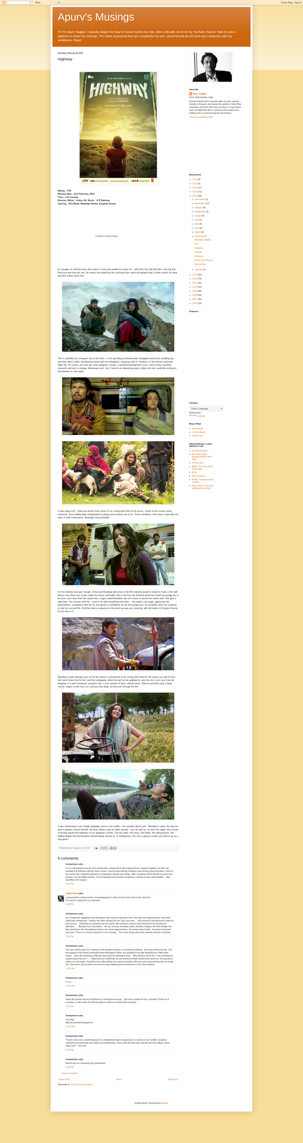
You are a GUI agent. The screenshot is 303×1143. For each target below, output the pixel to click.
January (199, 269)
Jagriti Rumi (72, 893)
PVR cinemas (198, 476)
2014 (195, 196)
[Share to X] (108, 848)
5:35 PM (69, 884)
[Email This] (101, 848)
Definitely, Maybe (202, 240)
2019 (195, 179)
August (198, 216)
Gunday (198, 252)
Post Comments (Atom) (82, 1084)
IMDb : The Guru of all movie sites (202, 467)
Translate (200, 416)
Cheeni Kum (198, 463)
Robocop (198, 256)
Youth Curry (197, 435)
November (200, 203)
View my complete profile (201, 117)
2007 (195, 299)
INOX (194, 472)
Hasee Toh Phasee (203, 260)
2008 (195, 295)
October (199, 207)
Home (119, 1079)
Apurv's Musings (96, 17)
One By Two (200, 264)
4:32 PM (69, 936)
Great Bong (197, 428)
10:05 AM (70, 968)
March (198, 232)
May (197, 224)
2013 (195, 274)
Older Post (173, 1079)
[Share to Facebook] (111, 848)
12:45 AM (70, 1026)
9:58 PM (69, 904)
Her (196, 244)
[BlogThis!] (105, 848)
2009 (195, 291)
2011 (195, 283)
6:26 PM (69, 1050)
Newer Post (64, 1079)
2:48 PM (69, 1067)
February (199, 236)
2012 (195, 278)
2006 (195, 303)
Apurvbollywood (199, 450)
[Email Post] (96, 848)
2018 (195, 183)
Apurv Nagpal (199, 94)
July (197, 220)
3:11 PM (69, 1006)
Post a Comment (70, 1073)
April (197, 228)
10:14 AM (70, 986)
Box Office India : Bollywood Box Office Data (202, 457)
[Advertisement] (215, 146)
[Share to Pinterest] (115, 848)
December (200, 199)
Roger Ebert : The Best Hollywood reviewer (202, 487)
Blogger (164, 1103)
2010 (195, 287)
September (200, 211)
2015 (195, 191)
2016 (195, 187)
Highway (198, 248)
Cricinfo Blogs (198, 432)
